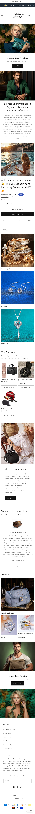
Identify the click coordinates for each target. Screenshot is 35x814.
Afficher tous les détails (25, 221)
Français (17, 798)
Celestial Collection (7, 613)
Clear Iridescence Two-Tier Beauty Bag (26, 634)
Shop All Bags (17, 683)
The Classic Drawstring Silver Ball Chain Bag (25, 380)
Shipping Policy (7, 745)
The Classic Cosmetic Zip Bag (8, 408)
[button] (2, 15)
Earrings (4, 306)
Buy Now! (10, 498)
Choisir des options (9, 387)
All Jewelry (4, 269)
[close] (33, 5)
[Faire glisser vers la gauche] (14, 567)
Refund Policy (7, 737)
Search (5, 741)
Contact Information (9, 729)
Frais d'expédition (4, 196)
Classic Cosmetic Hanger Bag (8, 379)
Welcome (17, 65)
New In (3, 637)
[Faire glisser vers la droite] (21, 567)
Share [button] (4, 221)
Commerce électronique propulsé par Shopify (22, 810)
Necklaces (4, 344)
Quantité (3, 199)
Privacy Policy (7, 733)
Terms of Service (7, 748)
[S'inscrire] (30, 781)
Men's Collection (17, 560)
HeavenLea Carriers (10, 810)
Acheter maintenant (18, 214)
